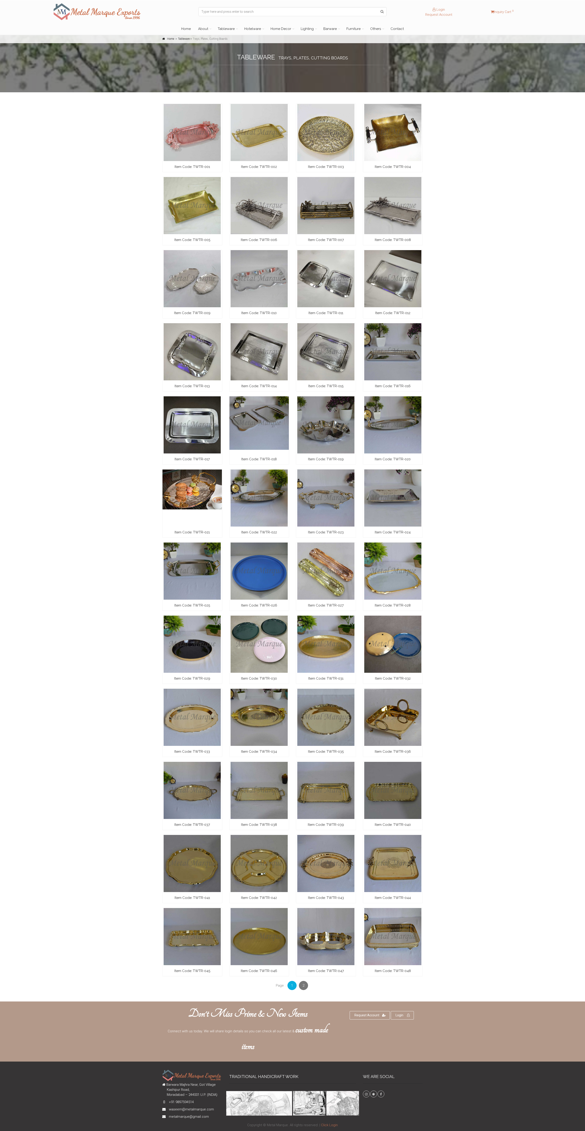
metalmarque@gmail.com (189, 1117)
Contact (397, 29)
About (203, 29)
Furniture (353, 29)
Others (375, 29)
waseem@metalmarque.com (191, 1109)
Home (186, 29)
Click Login (329, 1125)
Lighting (307, 29)
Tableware (226, 29)
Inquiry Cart (503, 12)
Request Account (438, 15)
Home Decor (281, 29)
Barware (330, 29)
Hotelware (252, 29)
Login (440, 10)
